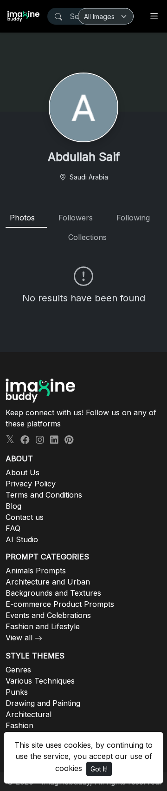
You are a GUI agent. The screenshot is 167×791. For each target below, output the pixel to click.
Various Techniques (40, 680)
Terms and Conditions (44, 494)
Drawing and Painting (43, 703)
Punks (17, 692)
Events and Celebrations (48, 615)
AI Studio (22, 539)
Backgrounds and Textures (53, 593)
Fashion (19, 725)
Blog (13, 506)
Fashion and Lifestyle (43, 626)
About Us (22, 472)
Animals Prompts (36, 570)
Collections (87, 237)
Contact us (25, 517)
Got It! (99, 769)
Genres (18, 669)
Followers (75, 217)
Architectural (28, 714)
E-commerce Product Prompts (60, 604)
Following (133, 217)
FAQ (13, 528)
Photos (22, 217)
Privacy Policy (31, 483)
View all (19, 637)
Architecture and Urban (48, 581)
